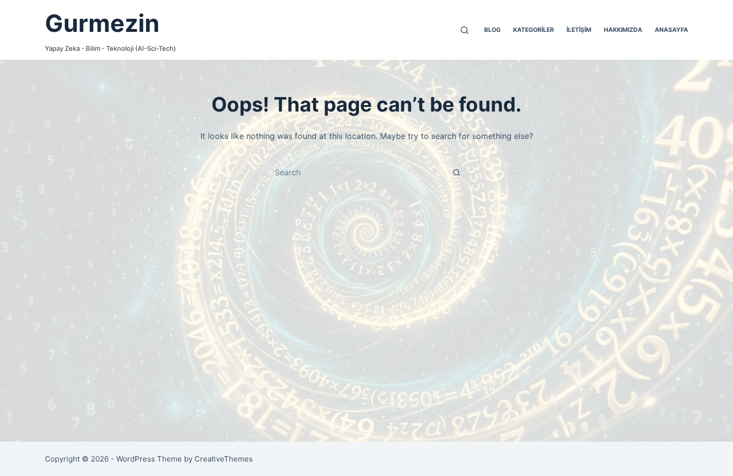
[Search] (464, 30)
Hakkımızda (623, 29)
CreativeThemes (223, 459)
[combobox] (357, 172)
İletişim (578, 29)
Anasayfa (671, 29)
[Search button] (456, 172)
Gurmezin (102, 23)
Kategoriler (533, 29)
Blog (492, 29)
